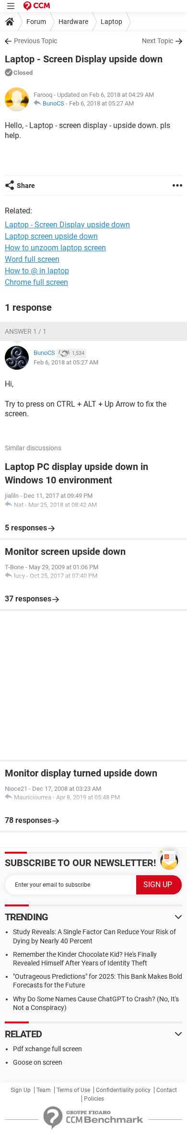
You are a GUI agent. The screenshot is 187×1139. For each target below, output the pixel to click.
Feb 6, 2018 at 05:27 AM (101, 103)
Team (43, 1090)
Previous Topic (35, 41)
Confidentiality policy (123, 1090)
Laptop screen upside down (51, 236)
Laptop (111, 21)
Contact (166, 1090)
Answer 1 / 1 (26, 331)
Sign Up (21, 1090)
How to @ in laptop (37, 270)
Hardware (73, 21)
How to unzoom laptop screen (55, 247)
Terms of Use (73, 1090)
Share (26, 185)
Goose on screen (37, 1062)
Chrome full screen (36, 282)
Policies (94, 1098)
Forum (36, 21)
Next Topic (157, 41)
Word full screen (32, 259)
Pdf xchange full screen (47, 1049)
